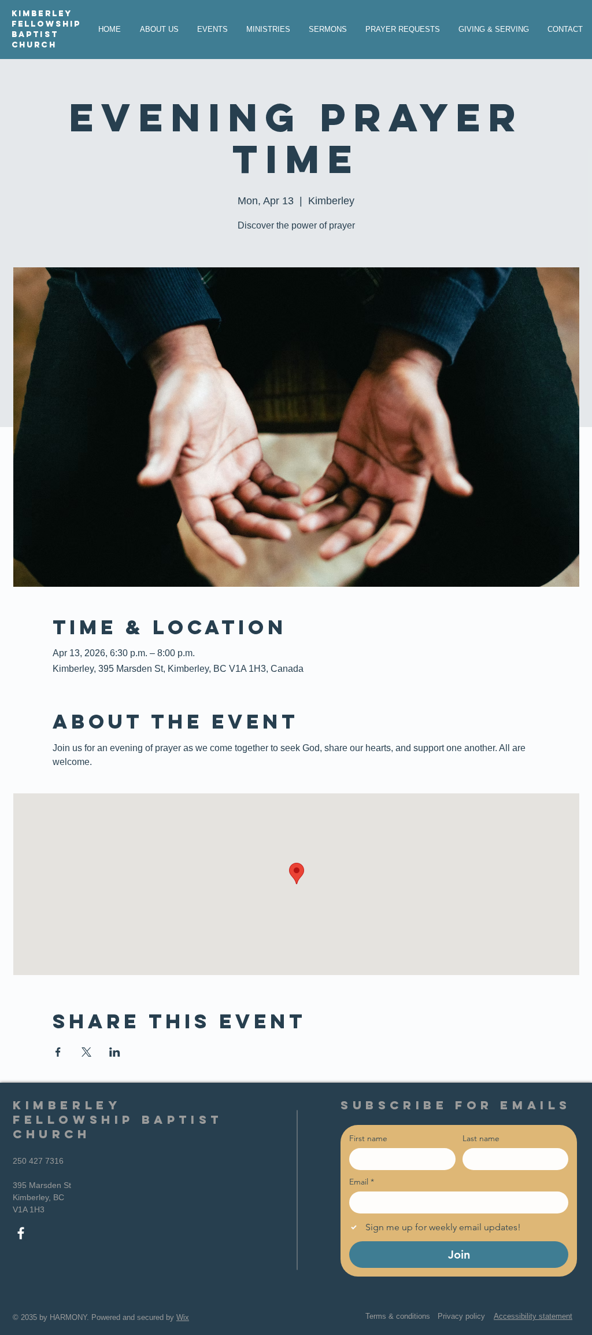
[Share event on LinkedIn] (114, 1052)
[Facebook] (21, 1233)
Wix (182, 1317)
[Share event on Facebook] (58, 1052)
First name (368, 1138)
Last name (481, 1138)
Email (361, 1182)
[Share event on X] (86, 1052)
